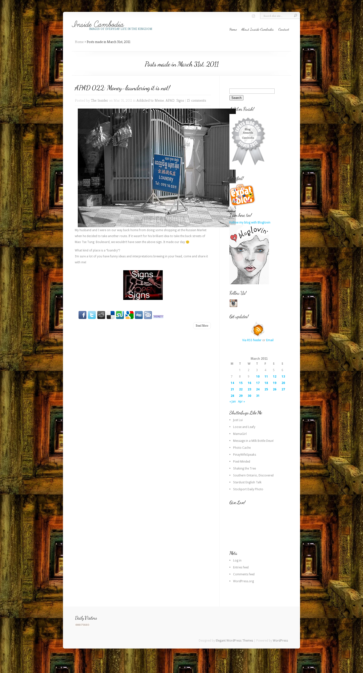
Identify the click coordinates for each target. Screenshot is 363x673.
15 (240, 383)
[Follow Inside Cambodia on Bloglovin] (249, 283)
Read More (202, 325)
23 (249, 389)
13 (283, 376)
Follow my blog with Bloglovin (249, 222)
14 (232, 383)
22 (240, 389)
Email (270, 340)
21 (232, 389)
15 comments (196, 100)
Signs (180, 100)
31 (258, 396)
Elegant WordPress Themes (234, 640)
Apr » (241, 401)
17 (258, 383)
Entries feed (241, 567)
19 (274, 383)
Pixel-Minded (241, 461)
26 (274, 389)
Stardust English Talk (247, 482)
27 (283, 389)
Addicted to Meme (150, 100)
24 (258, 389)
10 (258, 376)
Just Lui (238, 420)
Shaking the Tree (244, 468)
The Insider (99, 100)
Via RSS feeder (252, 340)
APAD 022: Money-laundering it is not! (122, 88)
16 (249, 383)
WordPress (280, 640)
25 (266, 389)
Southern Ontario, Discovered (253, 475)
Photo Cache (242, 447)
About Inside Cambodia (257, 29)
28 (232, 396)
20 (283, 383)
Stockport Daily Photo (248, 489)
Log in (237, 560)
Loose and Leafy (244, 427)
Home (233, 29)
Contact (283, 29)
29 (240, 396)
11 (266, 376)
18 (266, 383)
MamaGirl (240, 434)
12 (274, 376)
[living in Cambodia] (243, 205)
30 (249, 396)
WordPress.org (243, 581)
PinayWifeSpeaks (244, 454)
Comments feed (244, 574)
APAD (170, 100)
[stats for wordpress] (82, 625)
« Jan (232, 401)
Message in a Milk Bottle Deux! (253, 441)
